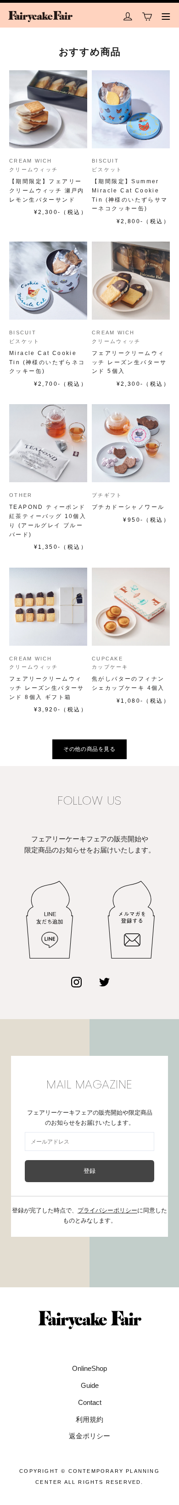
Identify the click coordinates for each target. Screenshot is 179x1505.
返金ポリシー (89, 1436)
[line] (49, 919)
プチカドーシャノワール (128, 507)
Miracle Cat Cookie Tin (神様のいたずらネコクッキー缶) (47, 362)
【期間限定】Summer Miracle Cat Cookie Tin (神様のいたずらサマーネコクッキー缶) (130, 195)
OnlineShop (89, 1368)
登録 (90, 1170)
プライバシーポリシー (107, 1210)
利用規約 (89, 1419)
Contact (89, 1402)
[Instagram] (76, 982)
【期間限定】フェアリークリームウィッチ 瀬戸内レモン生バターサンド (46, 190)
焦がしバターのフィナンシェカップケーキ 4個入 (128, 683)
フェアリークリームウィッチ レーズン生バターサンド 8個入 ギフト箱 (46, 688)
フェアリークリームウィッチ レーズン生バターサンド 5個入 (129, 362)
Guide (90, 1385)
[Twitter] (104, 982)
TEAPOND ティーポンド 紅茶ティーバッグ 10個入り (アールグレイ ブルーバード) (47, 520)
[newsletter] (131, 919)
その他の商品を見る (89, 749)
